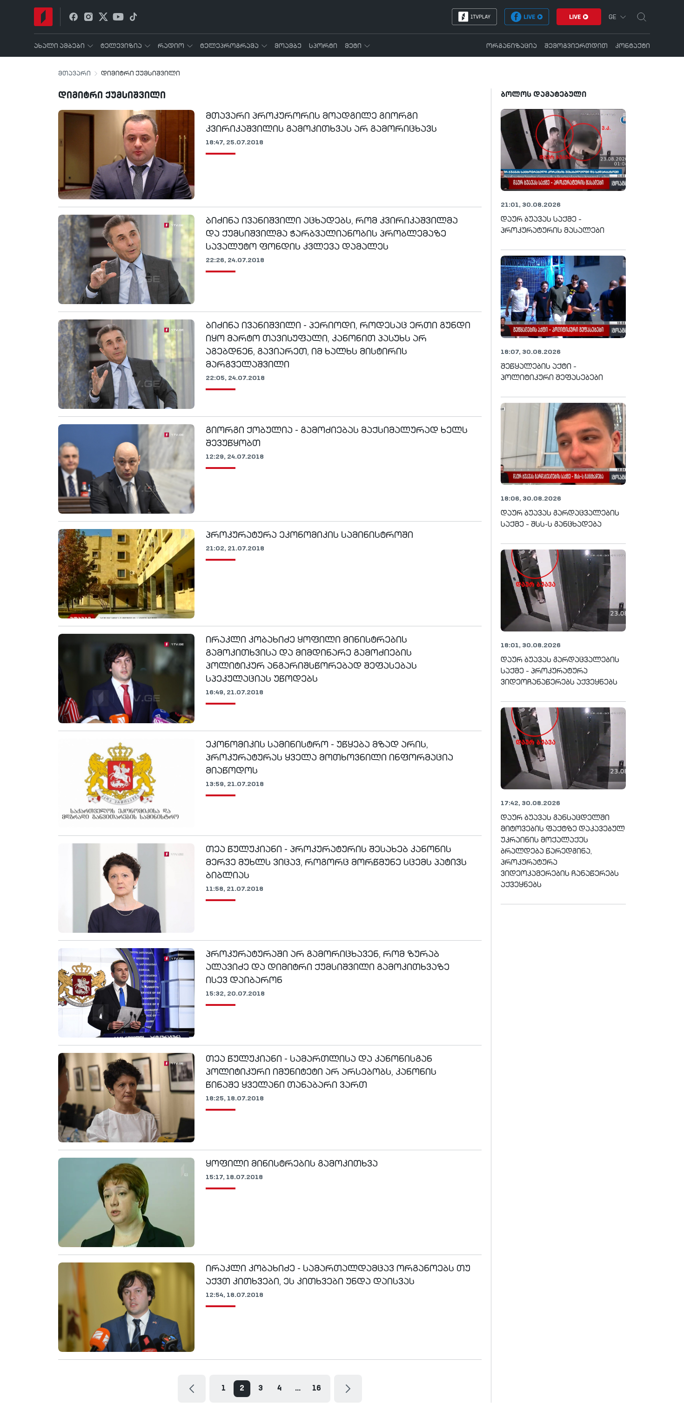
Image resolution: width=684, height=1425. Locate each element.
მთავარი (74, 73)
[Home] (43, 16)
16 (316, 1388)
